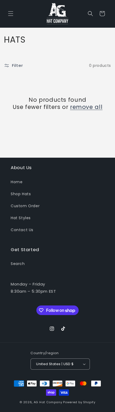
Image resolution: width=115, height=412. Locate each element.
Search (18, 263)
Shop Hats (21, 194)
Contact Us (22, 229)
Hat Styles (21, 218)
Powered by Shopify (79, 402)
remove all (86, 107)
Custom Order (25, 206)
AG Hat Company (48, 402)
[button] (11, 13)
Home (16, 182)
